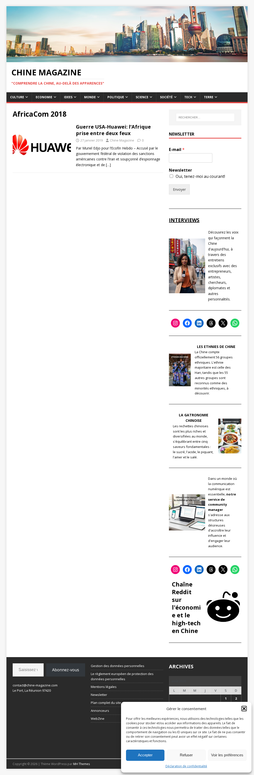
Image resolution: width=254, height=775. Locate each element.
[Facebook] (187, 323)
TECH (188, 97)
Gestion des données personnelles (117, 666)
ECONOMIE (44, 97)
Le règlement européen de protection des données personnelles (122, 676)
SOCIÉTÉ (166, 97)
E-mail (177, 149)
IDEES (68, 97)
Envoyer (179, 189)
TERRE (208, 97)
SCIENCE (142, 97)
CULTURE (17, 97)
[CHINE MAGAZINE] (127, 59)
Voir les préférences (227, 755)
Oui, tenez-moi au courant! (200, 176)
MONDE (90, 97)
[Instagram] (175, 323)
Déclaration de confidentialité (186, 766)
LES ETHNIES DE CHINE (216, 346)
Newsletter (180, 170)
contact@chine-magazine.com (35, 685)
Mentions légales (104, 686)
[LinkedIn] (199, 323)
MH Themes (81, 764)
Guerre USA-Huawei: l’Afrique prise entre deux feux (113, 130)
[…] (108, 164)
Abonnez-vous (65, 670)
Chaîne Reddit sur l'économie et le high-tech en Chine (186, 607)
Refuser (186, 755)
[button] (244, 708)
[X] (223, 323)
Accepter (145, 755)
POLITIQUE (115, 97)
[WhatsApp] (234, 323)
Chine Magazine (122, 140)
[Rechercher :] (205, 117)
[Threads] (211, 323)
